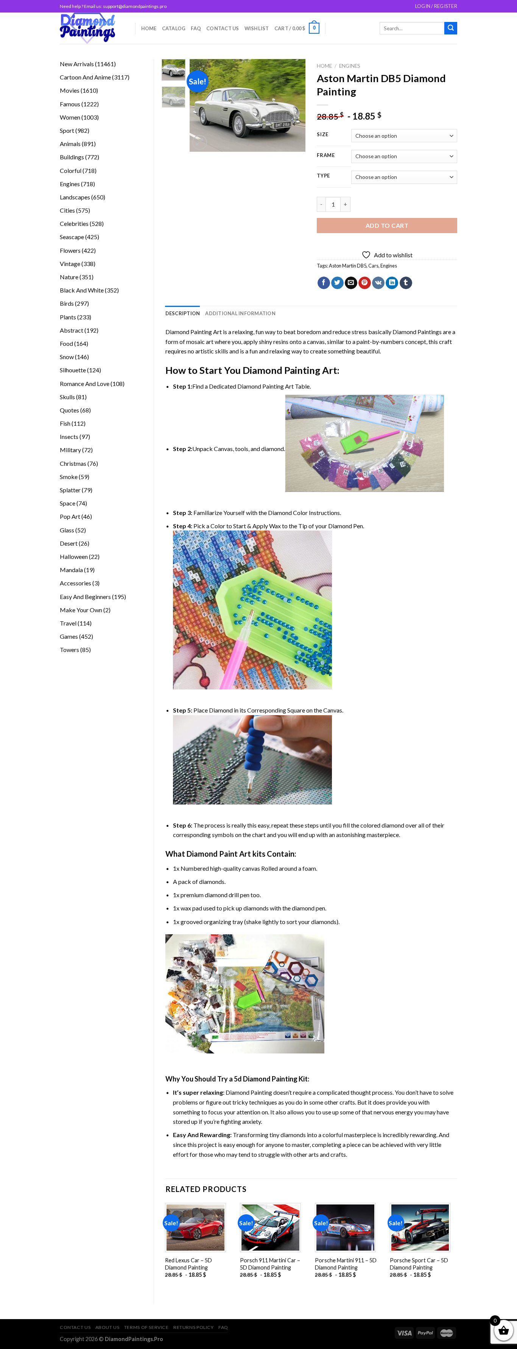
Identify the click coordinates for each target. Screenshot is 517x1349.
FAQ (196, 28)
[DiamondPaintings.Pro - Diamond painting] (92, 28)
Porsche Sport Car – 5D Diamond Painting (419, 1264)
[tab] (182, 313)
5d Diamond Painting (265, 1079)
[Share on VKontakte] (378, 283)
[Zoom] (199, 142)
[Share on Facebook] (324, 283)
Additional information (240, 313)
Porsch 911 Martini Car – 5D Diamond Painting (270, 1264)
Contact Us (222, 28)
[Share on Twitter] (337, 283)
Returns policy (193, 1327)
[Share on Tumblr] (406, 283)
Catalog (174, 28)
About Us (107, 1327)
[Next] (294, 105)
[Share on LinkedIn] (392, 283)
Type (323, 176)
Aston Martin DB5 (347, 266)
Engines (349, 66)
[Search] (450, 28)
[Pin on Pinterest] (364, 283)
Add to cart (387, 225)
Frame (326, 155)
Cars (373, 266)
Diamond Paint (212, 853)
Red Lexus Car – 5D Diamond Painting (188, 1264)
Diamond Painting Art (193, 331)
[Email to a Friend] (351, 283)
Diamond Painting (281, 370)
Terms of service (146, 1327)
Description (182, 313)
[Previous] (202, 105)
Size (323, 134)
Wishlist (256, 28)
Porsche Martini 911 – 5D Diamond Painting (346, 1264)
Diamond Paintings (417, 331)
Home (149, 28)
